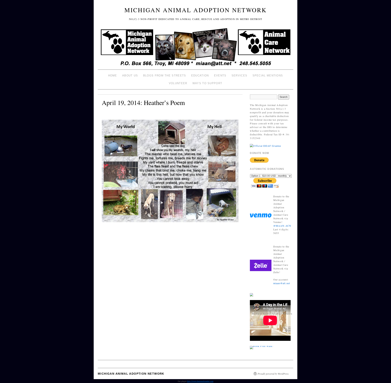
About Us (130, 75)
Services (239, 75)
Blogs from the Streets (164, 75)
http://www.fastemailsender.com (200, 381)
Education (200, 75)
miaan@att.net (281, 283)
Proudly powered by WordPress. (273, 373)
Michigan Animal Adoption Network (195, 10)
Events (220, 75)
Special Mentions (268, 75)
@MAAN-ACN (282, 225)
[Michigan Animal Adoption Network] (195, 48)
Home (112, 75)
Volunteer (178, 83)
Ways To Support (207, 83)
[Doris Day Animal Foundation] (265, 145)
